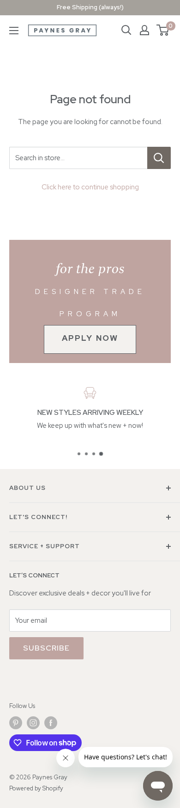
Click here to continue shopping (90, 187)
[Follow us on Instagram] (33, 722)
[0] (163, 30)
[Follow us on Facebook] (50, 722)
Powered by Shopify (36, 788)
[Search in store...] (159, 158)
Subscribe (46, 648)
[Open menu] (13, 30)
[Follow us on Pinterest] (15, 722)
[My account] (144, 30)
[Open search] (126, 30)
